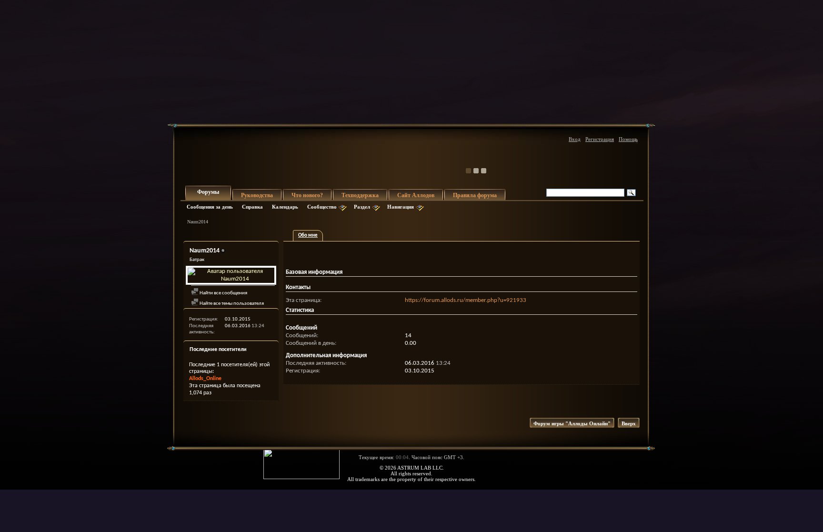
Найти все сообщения (223, 293)
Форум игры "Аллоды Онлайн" (572, 423)
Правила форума (475, 195)
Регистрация (599, 139)
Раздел (362, 207)
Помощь (628, 139)
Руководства (257, 195)
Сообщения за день (210, 207)
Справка (252, 207)
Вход (575, 139)
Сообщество (322, 207)
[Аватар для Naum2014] (231, 275)
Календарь (285, 207)
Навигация (400, 207)
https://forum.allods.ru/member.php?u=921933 (465, 300)
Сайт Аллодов (415, 195)
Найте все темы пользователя (231, 303)
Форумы (208, 192)
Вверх (629, 423)
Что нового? (307, 195)
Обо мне (308, 235)
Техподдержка (360, 195)
